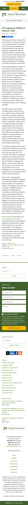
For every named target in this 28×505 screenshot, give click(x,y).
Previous (6, 255)
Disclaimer (14, 461)
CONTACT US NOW (14, 328)
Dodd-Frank (9, 245)
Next (19, 255)
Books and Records (9, 373)
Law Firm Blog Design (14, 503)
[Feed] (20, 353)
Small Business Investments (12, 383)
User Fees (6, 246)
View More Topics (7, 393)
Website (14, 458)
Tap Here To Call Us (14, 4)
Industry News (11, 243)
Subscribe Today (14, 345)
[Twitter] (8, 353)
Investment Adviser (9, 368)
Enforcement (7, 370)
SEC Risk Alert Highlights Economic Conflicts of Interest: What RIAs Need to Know (13, 410)
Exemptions (7, 380)
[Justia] (16, 353)
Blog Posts (14, 472)
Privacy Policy (14, 464)
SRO (23, 245)
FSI (18, 245)
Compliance (7, 365)
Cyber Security (7, 385)
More (23, 8)
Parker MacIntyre (8, 217)
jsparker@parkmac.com (14, 446)
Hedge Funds (7, 378)
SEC (20, 245)
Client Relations (8, 390)
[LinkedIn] (12, 353)
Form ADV (6, 375)
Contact (14, 8)
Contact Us (14, 469)
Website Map (14, 466)
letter (4, 44)
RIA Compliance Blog (14, 14)
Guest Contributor (9, 388)
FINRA (15, 245)
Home (4, 8)
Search (14, 276)
